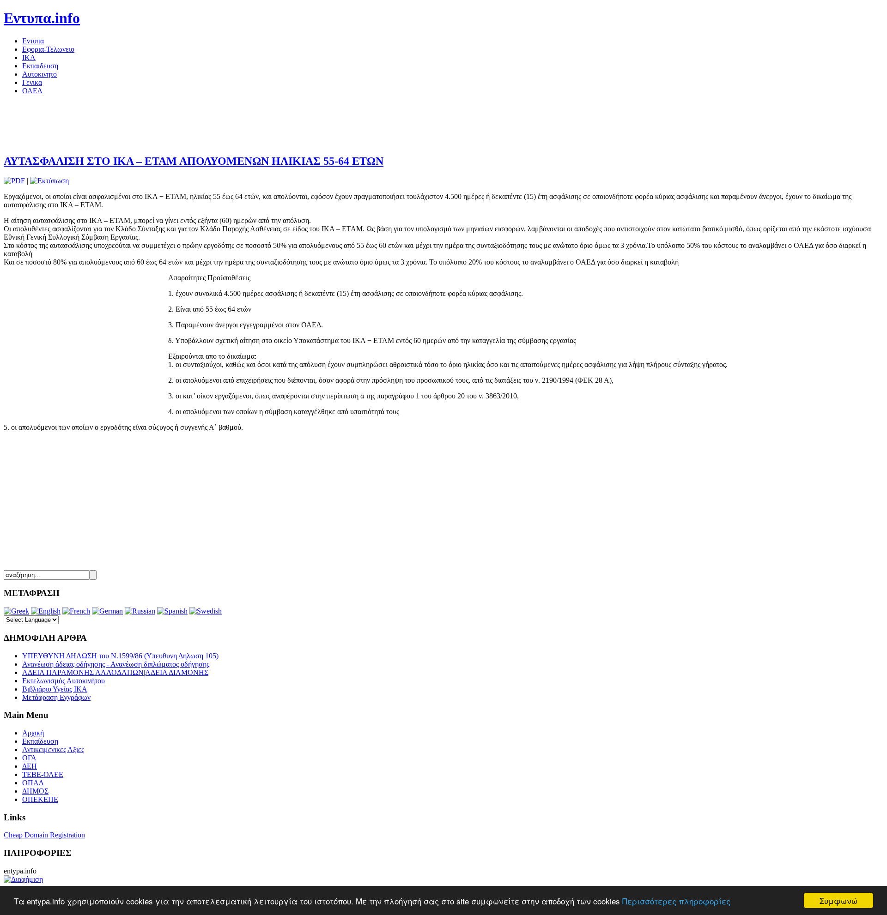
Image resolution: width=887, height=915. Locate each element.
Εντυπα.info (42, 18)
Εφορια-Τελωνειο (48, 49)
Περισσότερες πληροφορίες (676, 901)
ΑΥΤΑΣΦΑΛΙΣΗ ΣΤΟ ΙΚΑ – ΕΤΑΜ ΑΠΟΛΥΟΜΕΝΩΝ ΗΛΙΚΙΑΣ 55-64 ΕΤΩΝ (193, 161)
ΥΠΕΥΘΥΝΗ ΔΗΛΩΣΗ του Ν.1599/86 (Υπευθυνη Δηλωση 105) (120, 656)
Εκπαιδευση (40, 66)
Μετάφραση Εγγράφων (56, 697)
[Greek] (16, 611)
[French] (76, 611)
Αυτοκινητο (39, 74)
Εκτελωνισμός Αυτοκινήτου (63, 681)
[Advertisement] (172, 123)
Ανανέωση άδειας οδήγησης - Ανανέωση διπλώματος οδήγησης (115, 664)
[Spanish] (172, 611)
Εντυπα (33, 41)
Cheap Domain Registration (44, 835)
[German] (107, 611)
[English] (46, 611)
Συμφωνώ (838, 900)
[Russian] (140, 611)
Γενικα (32, 82)
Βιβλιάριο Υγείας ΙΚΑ (54, 689)
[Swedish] (205, 611)
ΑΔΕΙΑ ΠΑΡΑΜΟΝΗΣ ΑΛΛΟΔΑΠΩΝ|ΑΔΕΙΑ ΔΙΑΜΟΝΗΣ (115, 672)
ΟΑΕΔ (32, 91)
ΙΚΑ (29, 57)
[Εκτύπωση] (49, 181)
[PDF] (14, 181)
